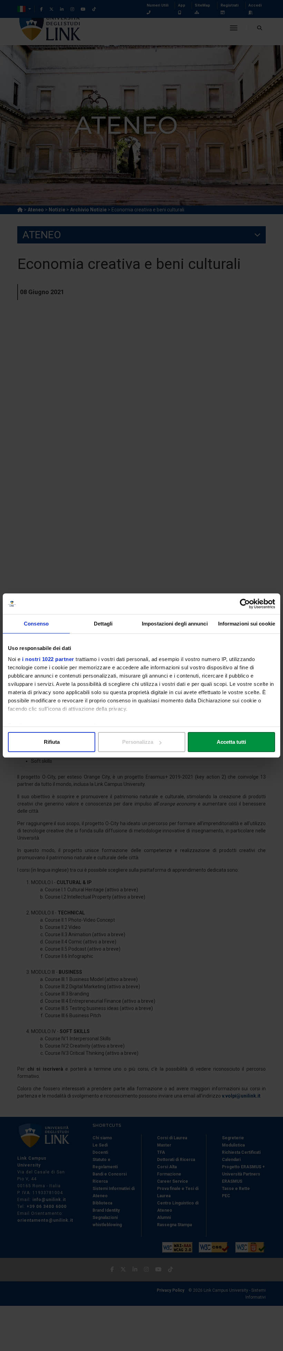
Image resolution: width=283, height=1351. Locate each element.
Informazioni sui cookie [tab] (246, 624)
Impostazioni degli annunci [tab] (175, 624)
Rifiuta (52, 742)
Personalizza (137, 742)
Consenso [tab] (36, 624)
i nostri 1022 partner (48, 659)
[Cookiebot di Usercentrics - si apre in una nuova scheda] (245, 604)
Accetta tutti (231, 742)
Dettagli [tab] (103, 624)
